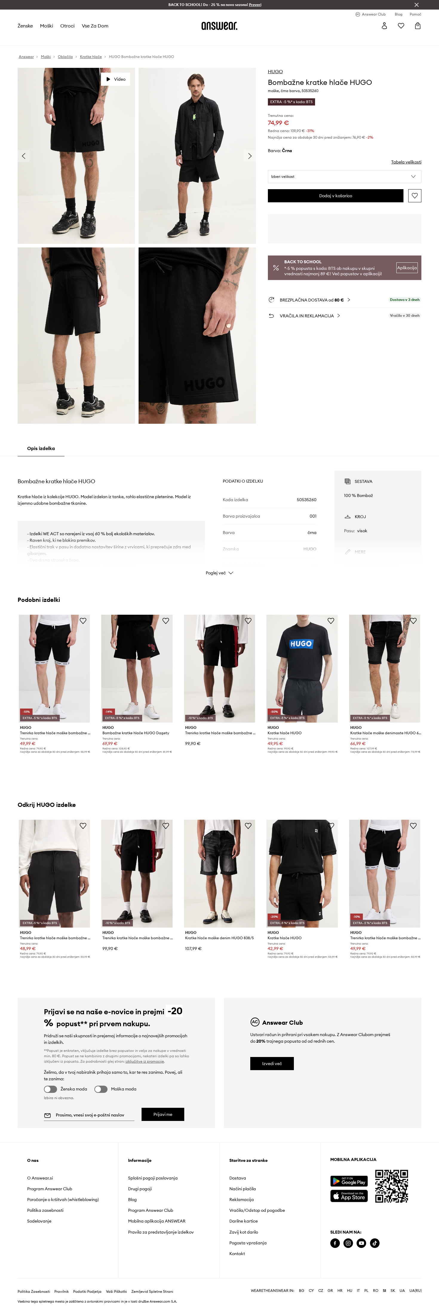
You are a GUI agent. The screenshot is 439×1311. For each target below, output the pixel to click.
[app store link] (349, 1195)
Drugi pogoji (140, 1188)
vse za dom (95, 26)
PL (366, 1291)
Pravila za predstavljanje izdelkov (161, 1232)
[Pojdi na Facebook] (335, 1243)
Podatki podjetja (87, 1291)
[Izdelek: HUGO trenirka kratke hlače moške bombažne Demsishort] (219, 669)
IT (358, 1291)
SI (384, 1291)
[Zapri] (416, 5)
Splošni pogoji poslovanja (153, 1178)
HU (349, 1291)
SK (393, 1291)
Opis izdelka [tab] (41, 448)
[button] (345, 176)
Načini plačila (242, 1188)
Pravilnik (61, 1291)
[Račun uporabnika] (384, 25)
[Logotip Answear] (219, 25)
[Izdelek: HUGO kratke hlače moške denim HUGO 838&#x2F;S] (219, 874)
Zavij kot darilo (243, 1232)
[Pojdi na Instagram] (348, 1243)
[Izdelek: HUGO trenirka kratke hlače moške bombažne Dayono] (54, 874)
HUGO (275, 71)
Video (119, 79)
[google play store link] (349, 1181)
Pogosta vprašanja (248, 1243)
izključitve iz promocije (144, 1061)
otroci (67, 26)
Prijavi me (163, 1114)
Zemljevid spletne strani (152, 1291)
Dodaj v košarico (335, 195)
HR (340, 1291)
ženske (25, 26)
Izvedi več (272, 1063)
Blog (132, 1199)
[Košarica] (417, 25)
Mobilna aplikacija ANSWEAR (156, 1221)
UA (402, 1291)
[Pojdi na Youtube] (361, 1243)
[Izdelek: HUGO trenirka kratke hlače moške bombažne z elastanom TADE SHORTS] (54, 669)
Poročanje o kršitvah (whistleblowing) (63, 1199)
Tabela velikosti (406, 162)
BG (301, 1291)
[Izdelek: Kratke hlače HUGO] (301, 669)
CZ (320, 1291)
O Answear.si (40, 1178)
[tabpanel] (219, 517)
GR (330, 1291)
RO (375, 1291)
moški (46, 26)
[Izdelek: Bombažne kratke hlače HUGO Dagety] (136, 669)
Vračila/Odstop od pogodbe (257, 1210)
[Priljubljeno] (401, 25)
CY (311, 1291)
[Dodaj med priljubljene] (414, 195)
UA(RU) (415, 1291)
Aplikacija (407, 267)
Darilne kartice (243, 1221)
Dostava (237, 1178)
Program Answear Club (49, 1188)
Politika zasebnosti (45, 1210)
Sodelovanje (39, 1221)
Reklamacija (241, 1199)
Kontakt (237, 1253)
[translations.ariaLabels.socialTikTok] (375, 1243)
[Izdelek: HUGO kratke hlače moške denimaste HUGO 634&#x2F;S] (384, 669)
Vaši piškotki (116, 1291)
